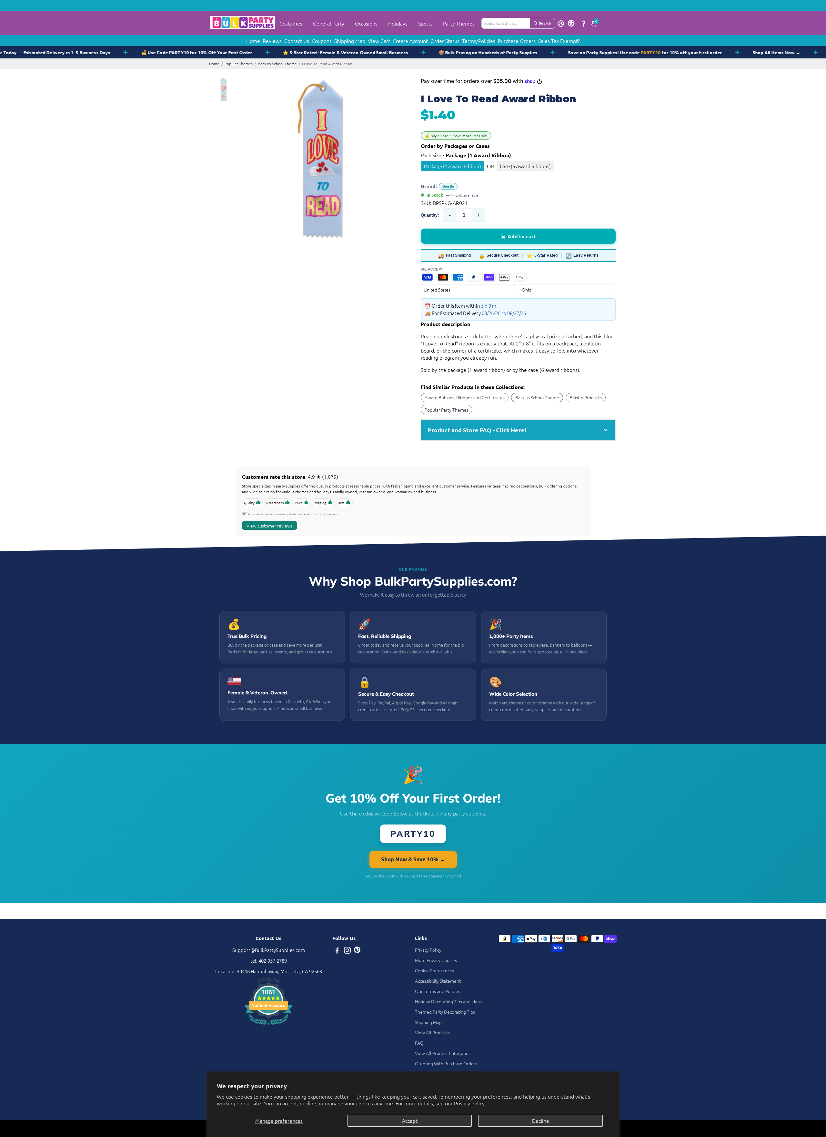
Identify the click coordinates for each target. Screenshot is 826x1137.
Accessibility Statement (438, 981)
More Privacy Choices (436, 960)
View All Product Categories (442, 1053)
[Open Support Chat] (583, 23)
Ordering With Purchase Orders (446, 1063)
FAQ (419, 1043)
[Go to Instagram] (347, 950)
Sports (425, 23)
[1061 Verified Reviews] (268, 1026)
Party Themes (459, 23)
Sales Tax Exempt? (559, 40)
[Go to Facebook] (337, 950)
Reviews (272, 40)
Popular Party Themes (446, 409)
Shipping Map (349, 40)
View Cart (379, 40)
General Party (328, 23)
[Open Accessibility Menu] (571, 23)
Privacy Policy (469, 1103)
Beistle (448, 186)
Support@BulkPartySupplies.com (268, 950)
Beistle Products (585, 397)
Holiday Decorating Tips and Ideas (448, 1001)
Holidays (398, 23)
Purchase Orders (517, 40)
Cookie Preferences (434, 970)
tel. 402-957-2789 (268, 960)
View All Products (432, 1032)
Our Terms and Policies (437, 991)
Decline (540, 1120)
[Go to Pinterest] (357, 950)
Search (545, 23)
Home (253, 40)
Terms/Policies (478, 40)
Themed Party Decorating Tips (445, 1012)
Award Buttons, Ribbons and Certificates (465, 397)
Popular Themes (239, 63)
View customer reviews (270, 525)
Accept (410, 1120)
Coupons (322, 40)
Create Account (410, 40)
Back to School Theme (277, 63)
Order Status (444, 40)
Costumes (290, 23)
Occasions (366, 23)
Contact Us (296, 40)
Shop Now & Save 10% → (413, 859)
